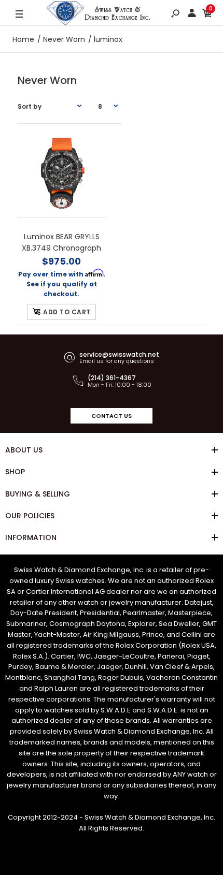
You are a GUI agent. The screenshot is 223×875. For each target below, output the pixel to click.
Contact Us (111, 416)
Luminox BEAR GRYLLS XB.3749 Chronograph (62, 242)
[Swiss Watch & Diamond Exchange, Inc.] (98, 14)
